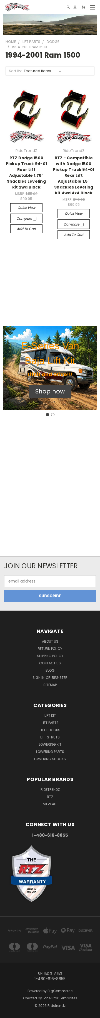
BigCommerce (60, 990)
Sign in (38, 677)
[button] (50, 391)
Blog (50, 670)
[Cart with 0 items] (83, 7)
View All (50, 804)
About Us (50, 641)
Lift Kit (50, 715)
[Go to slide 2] (52, 414)
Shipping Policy (50, 656)
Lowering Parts (50, 751)
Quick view (26, 207)
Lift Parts (50, 722)
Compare (24, 218)
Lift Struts (50, 737)
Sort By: (15, 71)
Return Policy (50, 648)
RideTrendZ (50, 789)
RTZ (50, 796)
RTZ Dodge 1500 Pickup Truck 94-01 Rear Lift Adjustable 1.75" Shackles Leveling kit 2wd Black (26, 172)
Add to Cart (26, 228)
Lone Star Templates (60, 998)
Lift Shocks (50, 730)
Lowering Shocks (50, 759)
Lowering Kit (50, 744)
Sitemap (50, 684)
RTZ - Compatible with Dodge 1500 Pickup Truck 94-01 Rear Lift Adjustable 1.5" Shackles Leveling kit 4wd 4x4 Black (73, 175)
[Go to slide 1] (47, 414)
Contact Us (50, 663)
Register (60, 677)
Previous (9, 1012)
